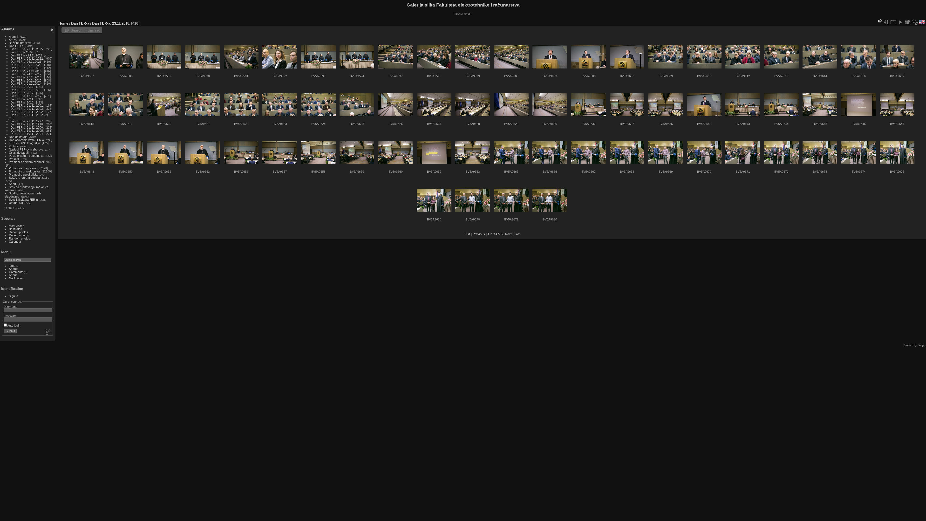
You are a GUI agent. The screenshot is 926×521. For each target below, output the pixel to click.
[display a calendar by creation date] (915, 22)
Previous (479, 234)
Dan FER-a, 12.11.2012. (26, 96)
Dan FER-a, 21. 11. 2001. (27, 105)
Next (508, 234)
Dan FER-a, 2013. (22, 86)
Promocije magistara (22, 168)
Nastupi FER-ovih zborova (26, 149)
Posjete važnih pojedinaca (26, 155)
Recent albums (19, 235)
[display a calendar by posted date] (908, 22)
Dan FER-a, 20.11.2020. (26, 64)
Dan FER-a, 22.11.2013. (26, 89)
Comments (16, 272)
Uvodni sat (16, 202)
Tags (12, 265)
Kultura (13, 146)
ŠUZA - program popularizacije (29, 177)
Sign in (13, 296)
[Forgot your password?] (48, 332)
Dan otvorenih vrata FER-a (26, 140)
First (467, 234)
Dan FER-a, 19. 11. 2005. (27, 130)
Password (10, 315)
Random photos (19, 238)
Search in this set (85, 30)
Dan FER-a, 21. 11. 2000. (27, 127)
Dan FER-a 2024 (22, 52)
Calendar (15, 241)
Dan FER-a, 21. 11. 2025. (27, 49)
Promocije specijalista (23, 174)
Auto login (13, 325)
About (13, 275)
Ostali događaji (19, 152)
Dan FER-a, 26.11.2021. (26, 61)
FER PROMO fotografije (24, 143)
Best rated (15, 229)
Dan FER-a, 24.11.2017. (26, 74)
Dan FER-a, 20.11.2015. (26, 80)
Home (63, 23)
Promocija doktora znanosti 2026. (31, 162)
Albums (7, 29)
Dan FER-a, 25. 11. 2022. (27, 58)
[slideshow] (900, 22)
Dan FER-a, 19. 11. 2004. (27, 133)
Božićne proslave (20, 42)
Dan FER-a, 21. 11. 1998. (27, 124)
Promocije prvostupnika (24, 171)
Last (517, 234)
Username (10, 306)
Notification (16, 278)
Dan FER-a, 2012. (22, 93)
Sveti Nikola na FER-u (23, 199)
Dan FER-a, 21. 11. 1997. (27, 121)
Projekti (14, 158)
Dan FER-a (16, 46)
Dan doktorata (18, 136)
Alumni (13, 36)
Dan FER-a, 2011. (22, 99)
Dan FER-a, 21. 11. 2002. (27, 111)
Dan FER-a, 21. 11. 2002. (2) (29, 115)
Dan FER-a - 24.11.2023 (26, 55)
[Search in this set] (880, 21)
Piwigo (921, 345)
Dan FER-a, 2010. (22, 102)
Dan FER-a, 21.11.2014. (26, 83)
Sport (12, 183)
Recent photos (18, 232)
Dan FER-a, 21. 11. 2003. (27, 108)
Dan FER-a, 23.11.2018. (26, 71)
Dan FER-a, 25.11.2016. (26, 77)
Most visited (16, 225)
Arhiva (13, 39)
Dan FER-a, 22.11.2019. (26, 67)
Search (13, 268)
